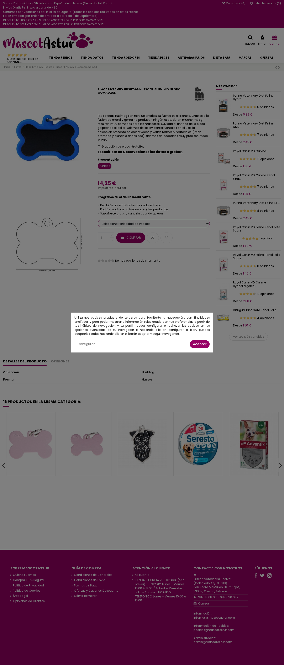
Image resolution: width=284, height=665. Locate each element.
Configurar (86, 344)
